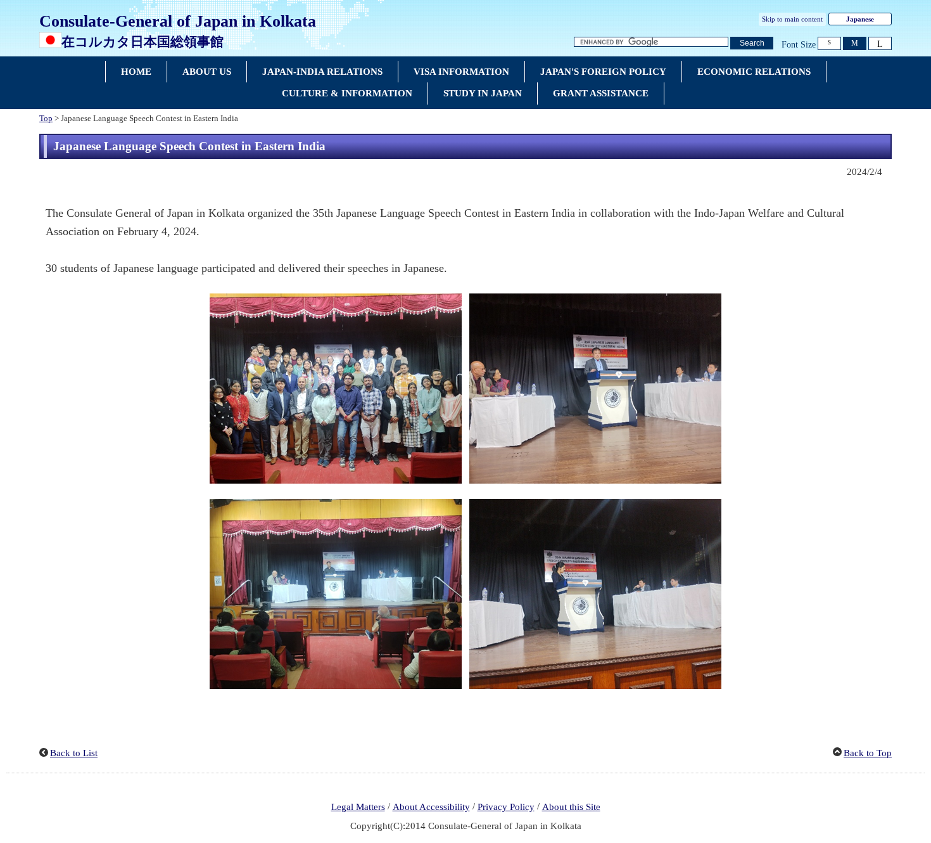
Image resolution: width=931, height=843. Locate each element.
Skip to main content (792, 19)
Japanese (860, 19)
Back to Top (868, 753)
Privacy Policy (506, 807)
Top (46, 118)
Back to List (74, 753)
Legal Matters (358, 807)
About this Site (571, 807)
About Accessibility (431, 807)
